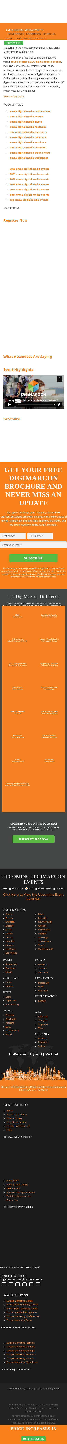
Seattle (41, 945)
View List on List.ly (13, 96)
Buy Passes (13, 1180)
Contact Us (12, 1200)
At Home (10, 1022)
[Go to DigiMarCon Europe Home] (14, 12)
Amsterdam (11, 964)
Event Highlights (18, 369)
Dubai (9, 982)
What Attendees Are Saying (27, 356)
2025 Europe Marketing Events (22, 1304)
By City (31, 888)
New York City (45, 921)
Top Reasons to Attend (18, 1126)
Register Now (15, 220)
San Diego (43, 937)
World (9, 1034)
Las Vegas (10, 949)
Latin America (12, 1030)
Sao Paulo (43, 990)
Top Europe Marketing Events (22, 1312)
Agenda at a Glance (17, 1114)
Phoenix (42, 933)
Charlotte (10, 921)
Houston (10, 945)
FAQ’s (9, 1130)
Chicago (10, 925)
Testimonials (13, 1188)
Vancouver (43, 972)
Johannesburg (12, 1004)
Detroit (9, 937)
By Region (60, 888)
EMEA (8, 1026)
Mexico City (43, 982)
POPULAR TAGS (15, 1295)
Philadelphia (44, 929)
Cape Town (11, 1000)
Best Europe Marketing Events (22, 1308)
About (10, 1110)
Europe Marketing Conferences (23, 1316)
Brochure (11, 419)
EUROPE (7, 959)
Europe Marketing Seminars (21, 1354)
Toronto (42, 968)
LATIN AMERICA (44, 978)
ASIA (38, 1012)
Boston (9, 918)
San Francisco (45, 941)
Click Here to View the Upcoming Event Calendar (33, 896)
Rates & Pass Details (17, 1184)
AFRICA (7, 992)
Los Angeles (11, 952)
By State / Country (45, 888)
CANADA (40, 960)
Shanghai (42, 1020)
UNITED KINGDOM (46, 996)
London (42, 1000)
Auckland (42, 1038)
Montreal (42, 964)
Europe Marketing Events (20, 1300)
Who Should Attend (17, 1122)
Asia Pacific (11, 1019)
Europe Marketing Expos (19, 1320)
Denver (9, 933)
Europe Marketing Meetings (21, 1346)
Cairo (8, 996)
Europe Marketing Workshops (22, 1362)
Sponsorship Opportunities (21, 1192)
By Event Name (18, 888)
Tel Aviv (9, 986)
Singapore (43, 1024)
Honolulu (10, 941)
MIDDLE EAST (11, 978)
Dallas (9, 929)
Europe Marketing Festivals (21, 1342)
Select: (4, 888)
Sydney (41, 1046)
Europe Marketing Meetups (21, 1350)
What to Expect (14, 1118)
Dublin (9, 972)
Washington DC (45, 949)
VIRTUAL (8, 1010)
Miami (41, 914)
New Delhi (43, 1016)
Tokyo (41, 1028)
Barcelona (11, 968)
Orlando (42, 925)
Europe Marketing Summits (21, 1358)
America (10, 1015)
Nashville (42, 918)
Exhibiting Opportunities (19, 1196)
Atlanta (9, 914)
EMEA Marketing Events (48, 1388)
